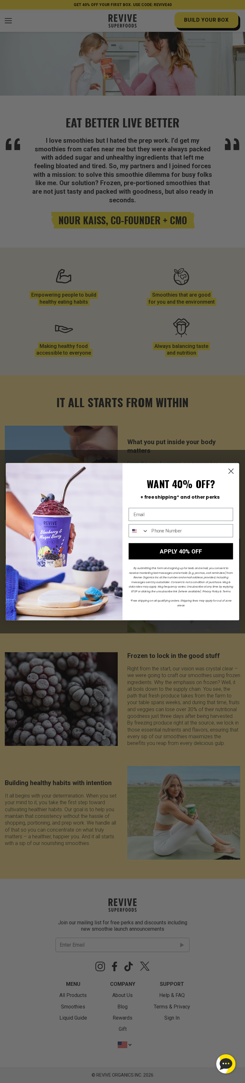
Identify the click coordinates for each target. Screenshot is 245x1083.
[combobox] (138, 530)
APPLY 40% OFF (181, 551)
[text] (180, 497)
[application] (226, 1064)
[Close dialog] (231, 471)
